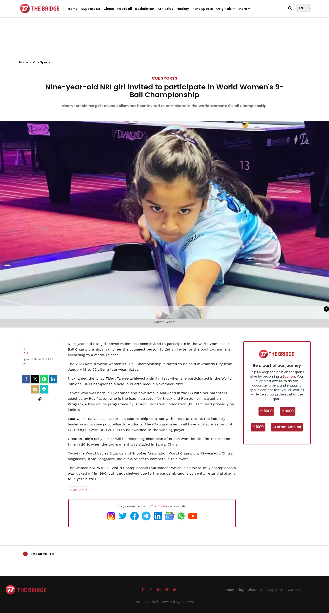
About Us (255, 590)
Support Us (90, 8)
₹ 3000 (288, 411)
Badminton (144, 8)
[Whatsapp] (44, 379)
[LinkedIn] (53, 379)
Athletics (165, 8)
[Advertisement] (164, 42)
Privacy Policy (233, 590)
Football (124, 8)
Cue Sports (164, 78)
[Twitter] (35, 379)
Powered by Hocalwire (178, 602)
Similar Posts (42, 554)
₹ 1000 (258, 426)
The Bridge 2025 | (147, 602)
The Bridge (159, 506)
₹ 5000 (266, 411)
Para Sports (202, 8)
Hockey (183, 8)
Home (73, 8)
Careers (294, 590)
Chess (109, 8)
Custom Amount (287, 426)
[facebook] (26, 379)
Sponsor (289, 376)
